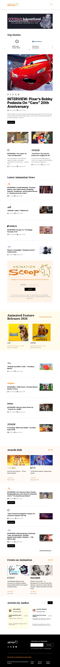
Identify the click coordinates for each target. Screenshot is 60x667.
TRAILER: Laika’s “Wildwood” (18, 210)
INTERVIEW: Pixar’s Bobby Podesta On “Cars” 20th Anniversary (29, 103)
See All (50, 450)
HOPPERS (33, 343)
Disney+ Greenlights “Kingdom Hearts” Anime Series (18, 624)
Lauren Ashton (42, 609)
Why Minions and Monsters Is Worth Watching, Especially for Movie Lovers (42, 625)
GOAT (9, 343)
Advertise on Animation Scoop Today (19, 657)
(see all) (26, 615)
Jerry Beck (16, 609)
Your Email (23, 284)
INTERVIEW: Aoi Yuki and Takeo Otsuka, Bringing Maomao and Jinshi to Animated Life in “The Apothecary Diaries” (22, 494)
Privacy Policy (48, 648)
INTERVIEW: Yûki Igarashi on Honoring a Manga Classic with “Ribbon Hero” (42, 619)
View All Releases (45, 317)
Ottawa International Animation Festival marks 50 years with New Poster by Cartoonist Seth (41, 583)
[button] (26, 49)
